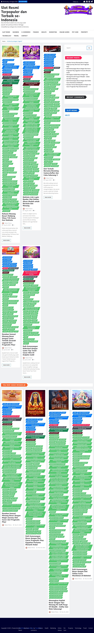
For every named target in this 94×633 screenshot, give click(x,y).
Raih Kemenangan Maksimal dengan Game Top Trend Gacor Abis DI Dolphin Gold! (30, 350)
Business (16, 32)
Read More (6, 240)
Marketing (53, 32)
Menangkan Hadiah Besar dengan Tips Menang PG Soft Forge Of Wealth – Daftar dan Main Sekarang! (78, 76)
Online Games (64, 32)
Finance (36, 32)
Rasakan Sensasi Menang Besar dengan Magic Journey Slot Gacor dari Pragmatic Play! (77, 64)
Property (84, 32)
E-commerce (26, 32)
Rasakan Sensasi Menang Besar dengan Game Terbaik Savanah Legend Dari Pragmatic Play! (9, 339)
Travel (16, 36)
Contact (24, 36)
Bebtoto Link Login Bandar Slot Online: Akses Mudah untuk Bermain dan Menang (31, 201)
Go (89, 48)
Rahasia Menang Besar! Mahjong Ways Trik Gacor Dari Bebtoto (9, 217)
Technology (6, 36)
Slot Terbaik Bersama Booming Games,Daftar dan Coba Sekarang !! (51, 172)
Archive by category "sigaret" (14, 41)
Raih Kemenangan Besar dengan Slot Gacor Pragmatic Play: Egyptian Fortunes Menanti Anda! (78, 70)
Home (3, 41)
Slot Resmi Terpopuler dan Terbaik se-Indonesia (14, 13)
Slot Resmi (6, 32)
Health (43, 32)
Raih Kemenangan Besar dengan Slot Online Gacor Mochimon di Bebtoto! (81, 572)
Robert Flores (8, 223)
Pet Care (75, 32)
